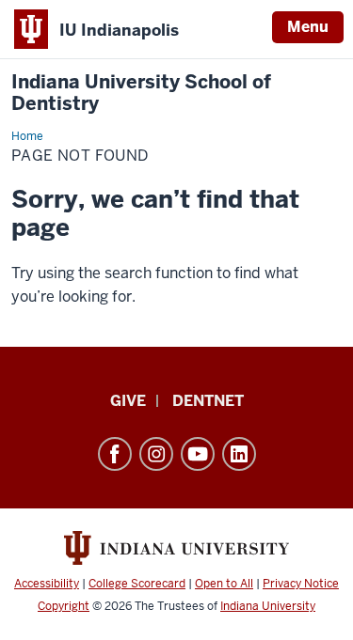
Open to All (224, 583)
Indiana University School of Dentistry (141, 93)
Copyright (63, 606)
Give (128, 401)
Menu (308, 27)
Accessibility (46, 583)
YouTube (198, 454)
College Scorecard (136, 583)
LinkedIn (239, 454)
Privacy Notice (301, 583)
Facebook (115, 454)
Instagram (156, 454)
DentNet (208, 401)
